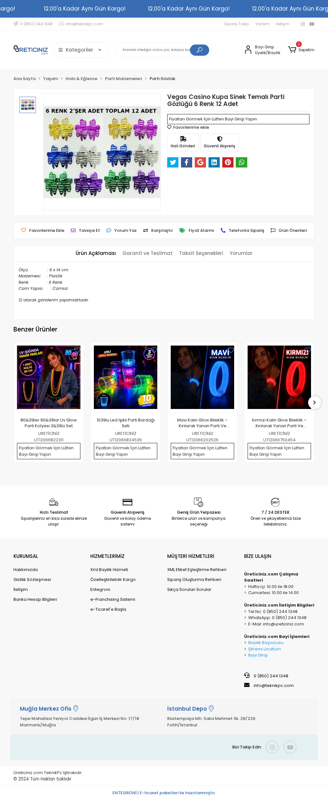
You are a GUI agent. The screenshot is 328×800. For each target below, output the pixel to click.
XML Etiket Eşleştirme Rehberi (196, 570)
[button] (301, 50)
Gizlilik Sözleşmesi (32, 579)
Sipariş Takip (236, 24)
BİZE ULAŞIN (257, 556)
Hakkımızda (25, 570)
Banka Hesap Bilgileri (35, 599)
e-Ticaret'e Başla (108, 609)
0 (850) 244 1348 (270, 676)
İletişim (283, 24)
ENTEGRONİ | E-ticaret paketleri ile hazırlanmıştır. (164, 793)
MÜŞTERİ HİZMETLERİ (190, 556)
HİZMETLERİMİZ (107, 556)
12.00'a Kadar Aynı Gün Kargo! (85, 8)
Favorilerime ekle (190, 127)
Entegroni (100, 589)
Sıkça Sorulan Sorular (189, 589)
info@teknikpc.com (274, 685)
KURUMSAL (25, 556)
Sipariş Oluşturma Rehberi (194, 579)
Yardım (262, 24)
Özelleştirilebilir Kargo (113, 579)
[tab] (96, 253)
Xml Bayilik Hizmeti (109, 570)
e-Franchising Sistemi (112, 599)
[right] (314, 403)
